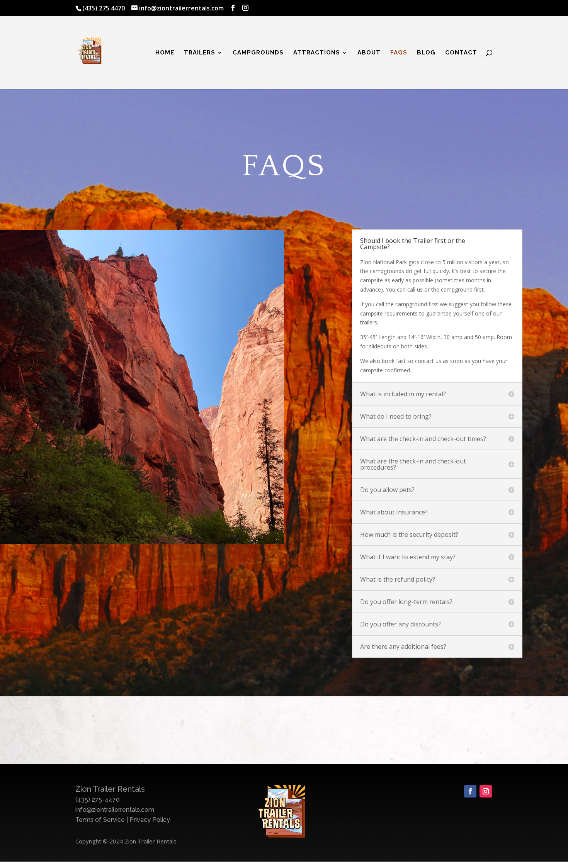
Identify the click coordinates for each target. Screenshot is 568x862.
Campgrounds (258, 53)
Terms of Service (100, 819)
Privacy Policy (149, 819)
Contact (461, 53)
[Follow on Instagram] (486, 791)
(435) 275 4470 (103, 8)
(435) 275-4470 (97, 799)
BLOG (426, 53)
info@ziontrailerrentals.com (114, 809)
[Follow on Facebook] (470, 791)
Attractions (316, 53)
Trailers (199, 53)
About (369, 53)
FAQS (398, 53)
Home (164, 53)
